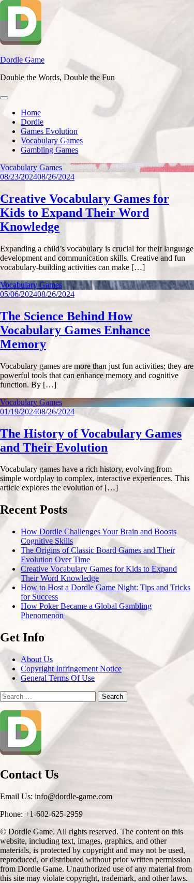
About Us (37, 659)
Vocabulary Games (52, 140)
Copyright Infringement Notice (71, 668)
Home (31, 112)
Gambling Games (49, 149)
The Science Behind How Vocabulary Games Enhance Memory (75, 330)
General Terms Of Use (58, 678)
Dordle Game (22, 59)
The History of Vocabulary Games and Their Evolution (91, 440)
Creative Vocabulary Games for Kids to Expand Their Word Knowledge (84, 212)
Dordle (32, 121)
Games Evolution (49, 131)
